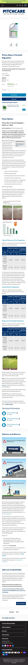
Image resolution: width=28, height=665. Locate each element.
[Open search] (17, 5)
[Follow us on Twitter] (5, 646)
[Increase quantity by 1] (15, 90)
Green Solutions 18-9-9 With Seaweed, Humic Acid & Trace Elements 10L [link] (13, 106)
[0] (25, 5)
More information (21, 603)
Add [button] (24, 109)
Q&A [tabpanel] (17, 612)
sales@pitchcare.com (8, 642)
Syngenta (7, 75)
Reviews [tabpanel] (12, 612)
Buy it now (14, 99)
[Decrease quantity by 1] (8, 90)
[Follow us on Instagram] (8, 646)
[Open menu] (2, 5)
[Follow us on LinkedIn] (13, 646)
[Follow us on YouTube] (10, 646)
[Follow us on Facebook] (3, 646)
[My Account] (22, 5)
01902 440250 (19, 144)
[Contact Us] (20, 5)
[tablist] (14, 612)
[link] (5, 108)
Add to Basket (14, 95)
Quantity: (4, 90)
